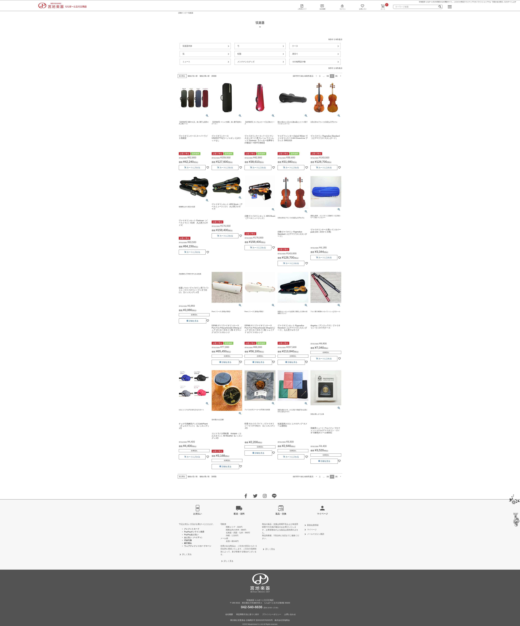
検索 (440, 7)
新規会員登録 (312, 525)
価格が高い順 (204, 76)
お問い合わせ (290, 614)
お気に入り (363, 9)
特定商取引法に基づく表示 (247, 614)
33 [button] (328, 76)
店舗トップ (182, 13)
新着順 (214, 76)
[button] (316, 76)
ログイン (343, 9)
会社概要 (322, 9)
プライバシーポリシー (271, 614)
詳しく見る (187, 554)
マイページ (312, 529)
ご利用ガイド (302, 9)
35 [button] (336, 76)
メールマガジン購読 (315, 534)
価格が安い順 (192, 76)
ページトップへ (515, 519)
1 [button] (319, 76)
